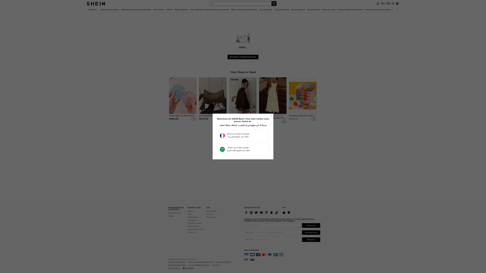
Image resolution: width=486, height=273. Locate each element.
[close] (271, 116)
